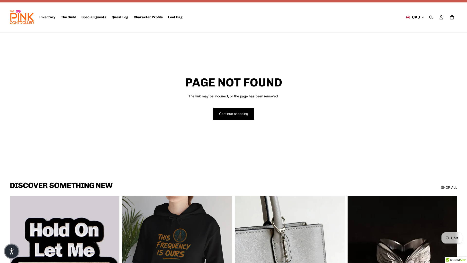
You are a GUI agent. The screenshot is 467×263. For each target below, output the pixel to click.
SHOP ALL (449, 187)
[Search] (431, 17)
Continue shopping (233, 114)
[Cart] (452, 17)
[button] (11, 251)
